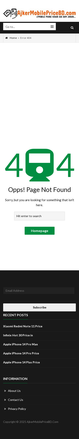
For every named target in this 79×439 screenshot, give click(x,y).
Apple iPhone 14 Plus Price (21, 362)
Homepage (39, 231)
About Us (14, 390)
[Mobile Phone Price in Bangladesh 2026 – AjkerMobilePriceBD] (39, 13)
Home (13, 37)
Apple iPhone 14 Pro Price (21, 353)
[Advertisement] (39, 84)
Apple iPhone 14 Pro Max (20, 344)
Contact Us (15, 399)
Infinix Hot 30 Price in (18, 335)
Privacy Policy (17, 409)
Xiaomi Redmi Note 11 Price (22, 326)
